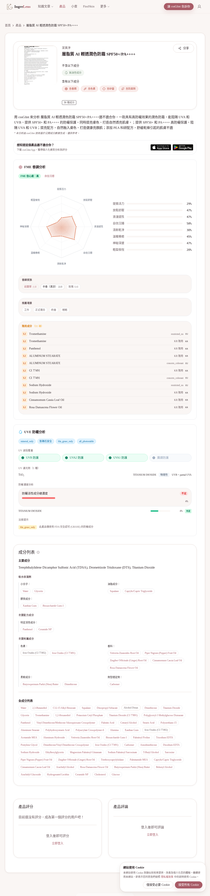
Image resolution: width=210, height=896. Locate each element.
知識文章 (44, 6)
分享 (186, 48)
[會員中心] (199, 6)
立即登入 (57, 843)
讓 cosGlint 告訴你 (178, 6)
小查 (74, 6)
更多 (103, 6)
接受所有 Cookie (188, 884)
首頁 (8, 25)
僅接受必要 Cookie (158, 884)
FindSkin (89, 6)
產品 (62, 6)
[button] (37, 65)
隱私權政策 (167, 876)
